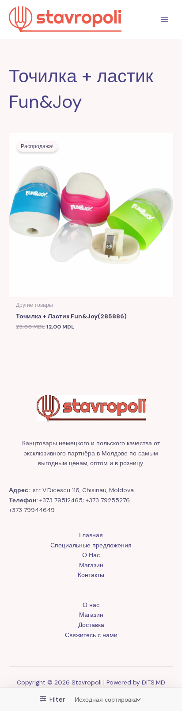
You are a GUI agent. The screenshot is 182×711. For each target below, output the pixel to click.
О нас (91, 605)
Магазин (91, 565)
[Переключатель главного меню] (164, 19)
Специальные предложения (91, 545)
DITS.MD (153, 682)
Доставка (91, 625)
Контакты (91, 575)
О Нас (91, 555)
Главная (91, 535)
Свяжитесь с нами (91, 635)
